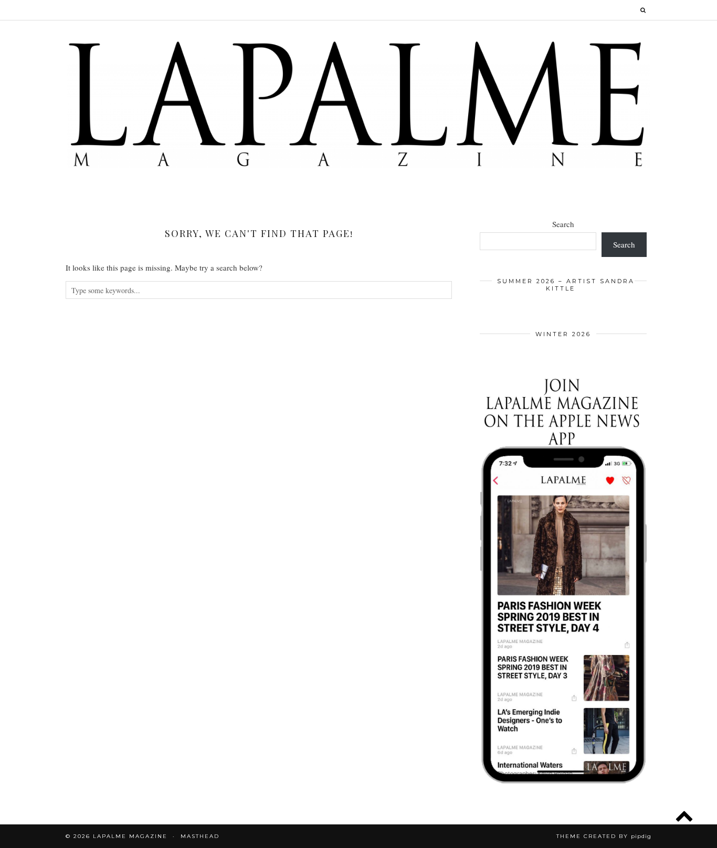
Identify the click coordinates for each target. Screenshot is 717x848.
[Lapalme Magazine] (358, 103)
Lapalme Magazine (130, 836)
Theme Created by (603, 836)
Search (563, 224)
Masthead (200, 836)
